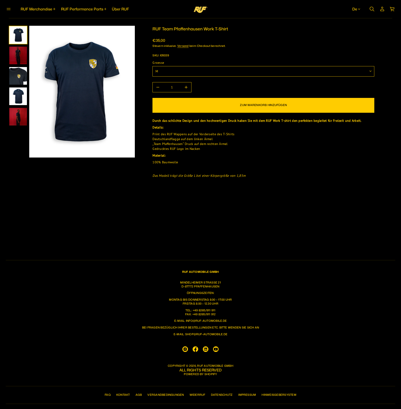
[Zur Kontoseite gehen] (382, 9)
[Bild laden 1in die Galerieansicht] (18, 35)
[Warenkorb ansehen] (392, 9)
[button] (372, 9)
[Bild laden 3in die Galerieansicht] (18, 76)
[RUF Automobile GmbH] (200, 9)
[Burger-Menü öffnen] (8, 9)
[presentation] (82, 92)
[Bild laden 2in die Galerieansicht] (18, 55)
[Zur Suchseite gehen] (372, 9)
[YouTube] (216, 349)
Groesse (158, 63)
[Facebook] (195, 349)
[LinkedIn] (205, 349)
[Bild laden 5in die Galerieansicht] (18, 117)
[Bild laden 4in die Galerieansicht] (18, 96)
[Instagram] (185, 349)
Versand (183, 46)
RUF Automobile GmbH (215, 366)
